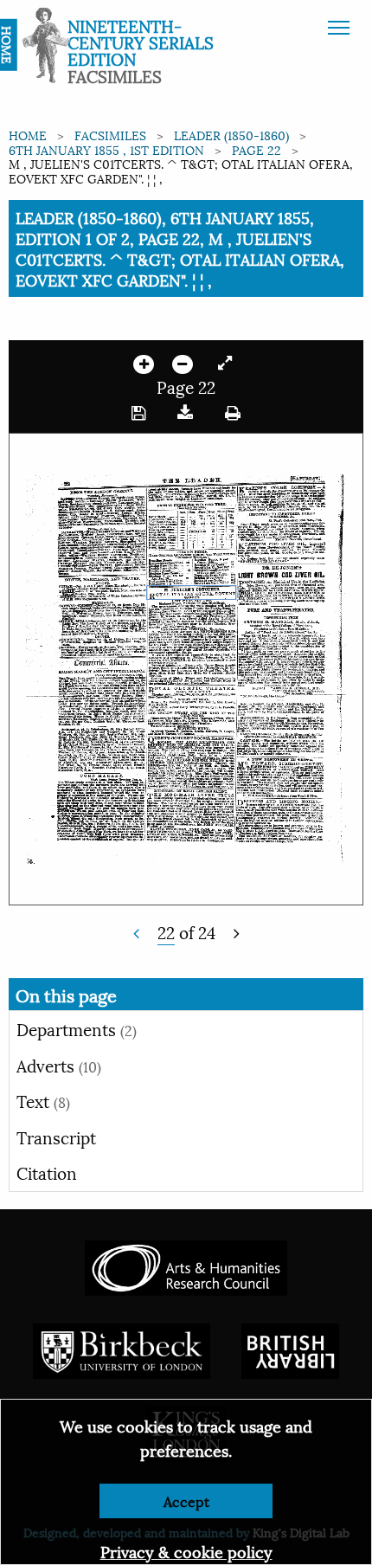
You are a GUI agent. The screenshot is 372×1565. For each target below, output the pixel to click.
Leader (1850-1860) (231, 135)
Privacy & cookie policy (186, 1550)
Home (28, 135)
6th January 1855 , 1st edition (106, 149)
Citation (46, 1172)
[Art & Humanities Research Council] (185, 1265)
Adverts (58, 1065)
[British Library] (290, 1348)
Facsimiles (110, 135)
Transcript (56, 1137)
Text (43, 1100)
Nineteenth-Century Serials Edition (140, 41)
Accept (186, 1500)
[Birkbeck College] (122, 1348)
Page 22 (256, 149)
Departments (76, 1028)
